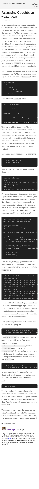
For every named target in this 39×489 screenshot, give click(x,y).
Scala (16, 28)
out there (10, 47)
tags (29, 3)
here (3, 380)
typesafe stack (30, 50)
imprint (35, 3)
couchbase (7, 423)
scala (13, 423)
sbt (6, 50)
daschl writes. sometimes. (14, 3)
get (24, 311)
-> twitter (35, 4)
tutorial (18, 416)
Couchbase (6, 28)
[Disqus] (20, 451)
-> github (35, 6)
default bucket (20, 317)
